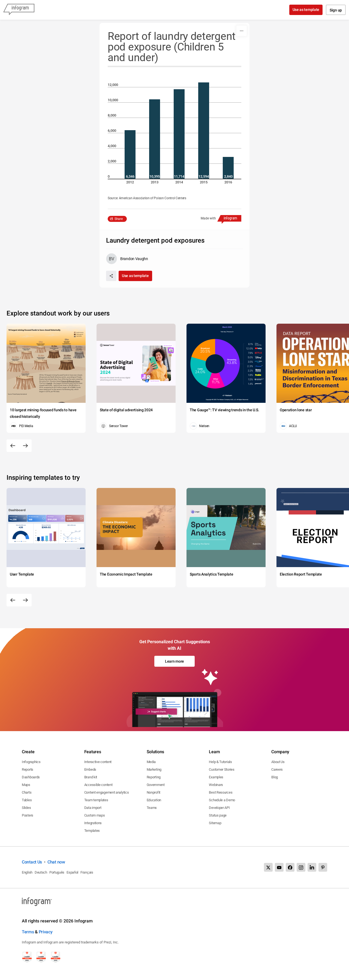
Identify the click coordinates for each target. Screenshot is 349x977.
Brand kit (90, 777)
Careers (277, 769)
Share (119, 219)
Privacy (46, 931)
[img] (130, 154)
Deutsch (41, 872)
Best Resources (220, 792)
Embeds (90, 769)
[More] (241, 31)
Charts (26, 792)
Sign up (336, 10)
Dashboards (31, 777)
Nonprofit (153, 792)
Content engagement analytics (106, 792)
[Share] (111, 276)
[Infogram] (18, 10)
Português (56, 872)
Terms (28, 931)
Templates (92, 831)
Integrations (93, 823)
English (27, 872)
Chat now (56, 862)
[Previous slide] (13, 445)
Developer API (219, 808)
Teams (152, 808)
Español (72, 872)
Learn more (174, 661)
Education (154, 800)
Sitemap (215, 823)
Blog (274, 777)
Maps (26, 785)
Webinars (216, 785)
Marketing (154, 769)
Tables (27, 800)
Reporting (154, 777)
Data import (92, 808)
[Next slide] (25, 445)
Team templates (96, 800)
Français (86, 872)
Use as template (306, 9)
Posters (27, 815)
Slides (26, 808)
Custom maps (94, 815)
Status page (218, 815)
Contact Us (32, 862)
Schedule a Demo (222, 800)
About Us (278, 762)
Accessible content (98, 785)
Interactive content (98, 762)
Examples (216, 777)
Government (156, 785)
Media (151, 762)
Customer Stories (221, 769)
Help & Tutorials (220, 762)
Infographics (31, 762)
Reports (27, 769)
